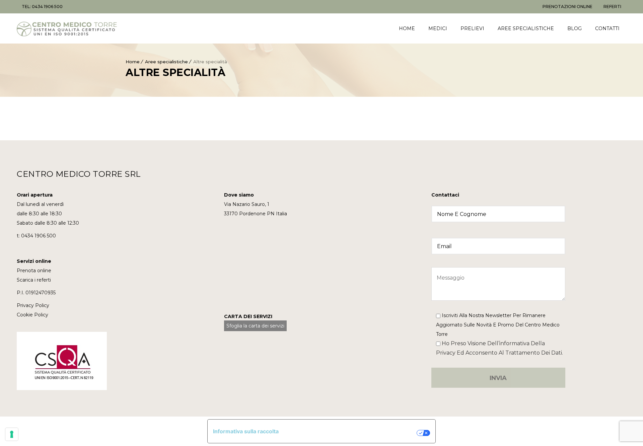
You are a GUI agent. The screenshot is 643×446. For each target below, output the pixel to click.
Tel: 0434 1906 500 (42, 6)
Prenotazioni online (567, 6)
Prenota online (34, 271)
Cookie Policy (32, 315)
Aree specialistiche (166, 61)
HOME (407, 28)
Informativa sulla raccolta (246, 431)
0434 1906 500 (38, 236)
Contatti (607, 28)
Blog (574, 28)
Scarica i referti (34, 280)
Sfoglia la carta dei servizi (255, 326)
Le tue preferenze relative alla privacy (351, 433)
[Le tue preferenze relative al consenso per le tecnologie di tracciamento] (11, 434)
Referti (612, 6)
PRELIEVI (472, 28)
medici (437, 28)
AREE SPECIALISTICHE (526, 28)
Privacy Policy (33, 305)
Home (133, 61)
